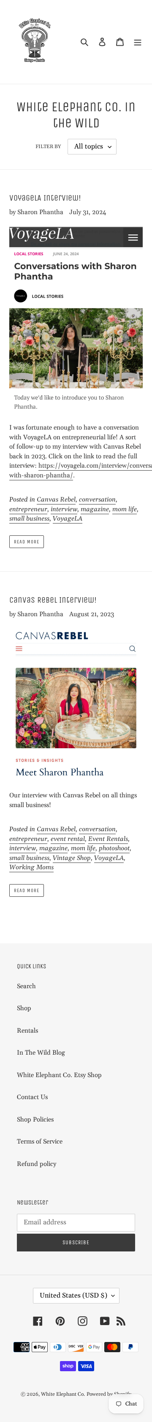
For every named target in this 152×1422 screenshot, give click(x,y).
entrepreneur (28, 509)
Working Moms (31, 867)
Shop (24, 1008)
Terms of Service (39, 1142)
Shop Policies (35, 1120)
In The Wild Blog (41, 1053)
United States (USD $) (73, 1295)
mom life (124, 509)
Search (26, 986)
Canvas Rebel (56, 500)
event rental (68, 839)
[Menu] (138, 42)
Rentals (27, 1031)
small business (29, 519)
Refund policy (36, 1164)
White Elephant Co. (63, 1394)
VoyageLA (67, 519)
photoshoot (114, 848)
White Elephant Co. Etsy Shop (59, 1075)
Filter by (48, 146)
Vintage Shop (72, 858)
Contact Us (32, 1097)
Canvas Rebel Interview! (53, 600)
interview (64, 509)
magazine (95, 509)
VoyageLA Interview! (45, 198)
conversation (97, 500)
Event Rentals (108, 839)
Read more (26, 542)
